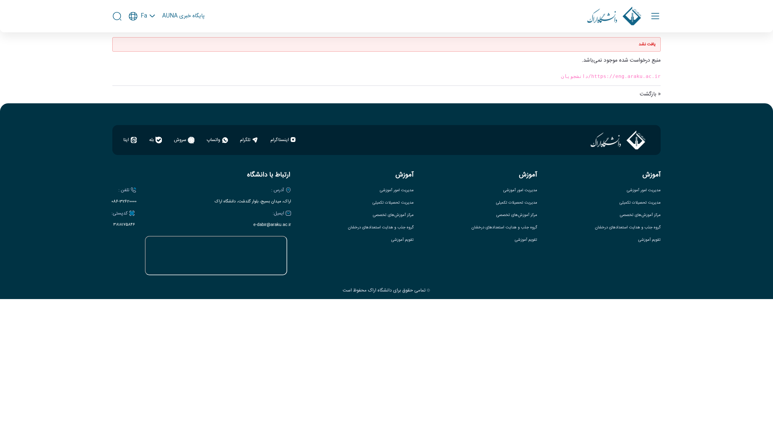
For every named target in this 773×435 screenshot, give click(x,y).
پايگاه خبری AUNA (183, 16)
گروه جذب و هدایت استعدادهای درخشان (628, 227)
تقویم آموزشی (649, 240)
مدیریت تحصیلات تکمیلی (640, 203)
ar (142, 45)
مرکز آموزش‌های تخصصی (640, 215)
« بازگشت (650, 94)
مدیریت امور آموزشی (644, 190)
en (142, 34)
